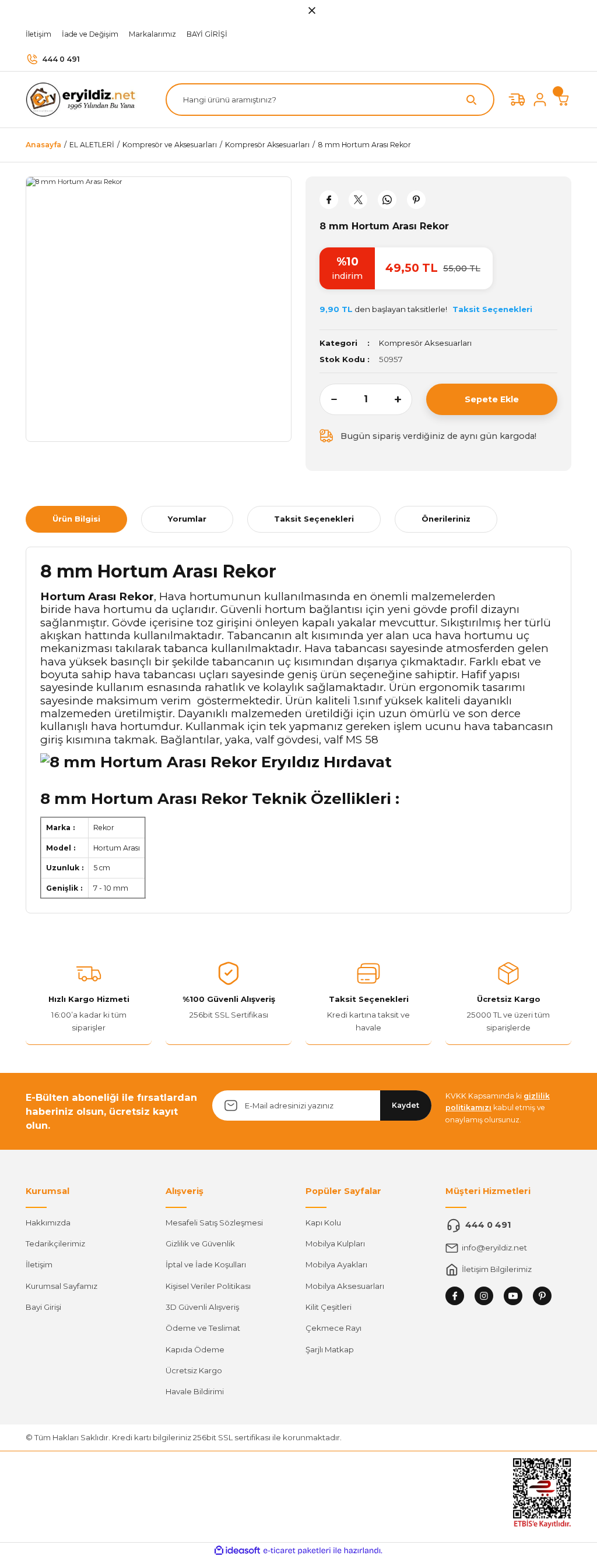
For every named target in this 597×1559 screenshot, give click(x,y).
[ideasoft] (237, 1551)
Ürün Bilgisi (76, 518)
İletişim (39, 1264)
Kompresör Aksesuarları (425, 343)
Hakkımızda (48, 1222)
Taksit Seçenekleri (314, 518)
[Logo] (84, 99)
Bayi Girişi (43, 1307)
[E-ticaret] (297, 1551)
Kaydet (405, 1105)
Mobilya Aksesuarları (344, 1286)
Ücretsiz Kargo (194, 1370)
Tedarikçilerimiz (55, 1243)
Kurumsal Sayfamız (61, 1286)
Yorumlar (187, 518)
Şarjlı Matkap (329, 1349)
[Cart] (563, 99)
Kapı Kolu (323, 1222)
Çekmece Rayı (333, 1328)
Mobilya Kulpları (335, 1243)
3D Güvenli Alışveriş (202, 1307)
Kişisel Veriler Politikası (208, 1286)
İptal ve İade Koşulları (206, 1264)
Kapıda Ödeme (195, 1349)
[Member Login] (540, 99)
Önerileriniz (446, 518)
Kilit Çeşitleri (328, 1307)
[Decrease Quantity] (328, 399)
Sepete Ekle (492, 399)
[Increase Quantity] (403, 399)
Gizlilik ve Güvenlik (200, 1243)
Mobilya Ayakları (336, 1264)
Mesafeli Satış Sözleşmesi (214, 1222)
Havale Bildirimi (195, 1391)
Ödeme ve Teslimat (203, 1328)
